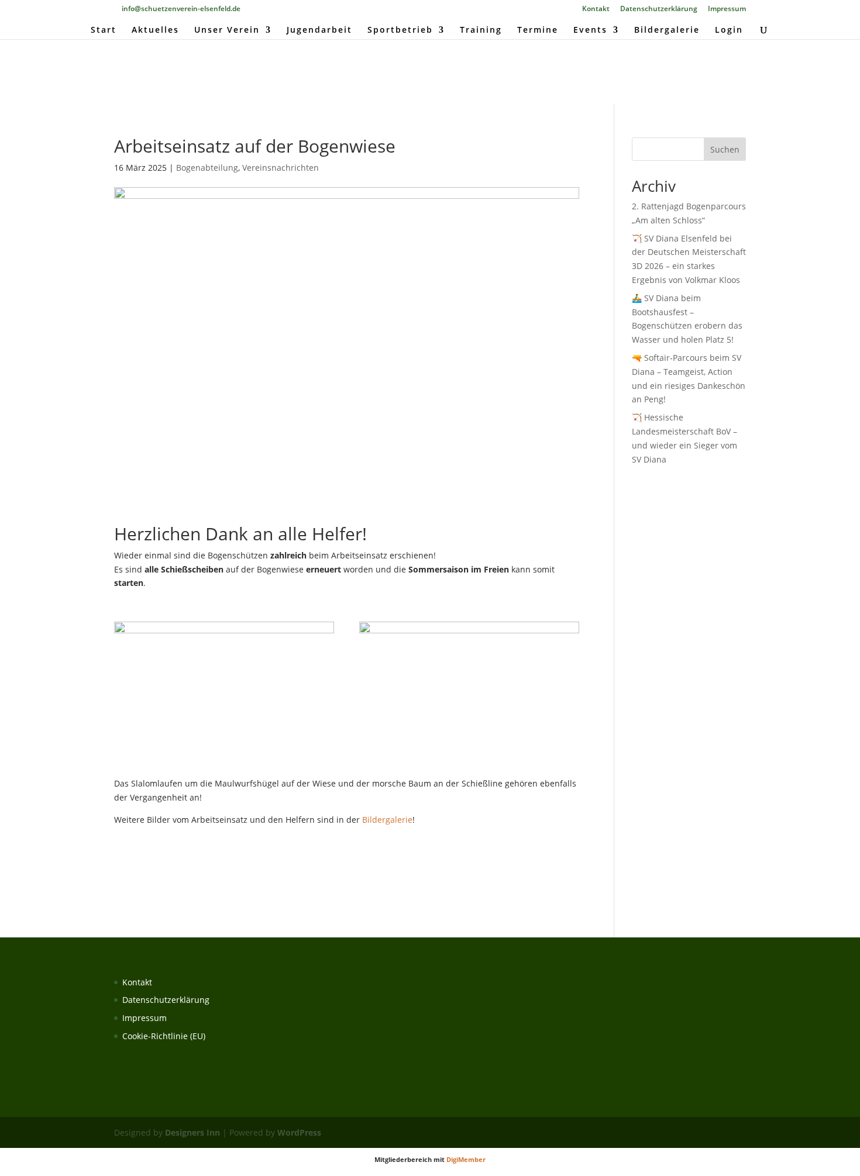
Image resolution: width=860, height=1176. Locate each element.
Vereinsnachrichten (280, 167)
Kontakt (596, 9)
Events (590, 30)
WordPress (299, 1132)
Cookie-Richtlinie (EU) (163, 1035)
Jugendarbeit (319, 30)
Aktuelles (155, 30)
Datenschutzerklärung (658, 9)
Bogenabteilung (207, 167)
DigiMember (466, 1159)
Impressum (727, 9)
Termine (537, 30)
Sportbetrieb (400, 30)
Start (103, 30)
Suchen (724, 149)
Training (481, 30)
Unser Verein (227, 30)
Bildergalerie (667, 30)
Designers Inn (192, 1132)
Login (729, 30)
